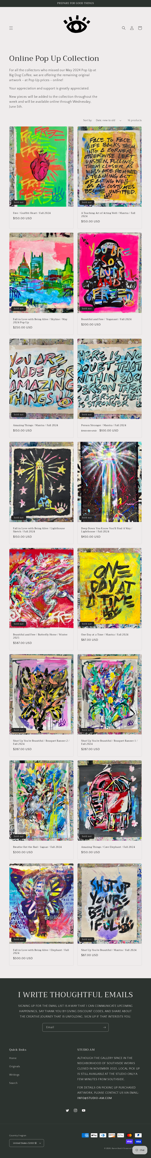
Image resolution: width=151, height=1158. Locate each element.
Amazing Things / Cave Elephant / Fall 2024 (108, 847)
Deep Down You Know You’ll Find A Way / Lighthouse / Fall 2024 (106, 530)
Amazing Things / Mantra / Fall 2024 (35, 425)
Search (13, 1083)
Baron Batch (117, 1148)
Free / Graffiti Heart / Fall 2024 (32, 213)
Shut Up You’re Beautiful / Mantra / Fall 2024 (109, 950)
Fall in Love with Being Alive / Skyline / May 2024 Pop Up (40, 321)
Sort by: (87, 120)
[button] (11, 28)
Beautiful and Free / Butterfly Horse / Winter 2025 (40, 636)
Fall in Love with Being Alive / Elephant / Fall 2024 (41, 952)
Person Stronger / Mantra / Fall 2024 (103, 425)
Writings (14, 1074)
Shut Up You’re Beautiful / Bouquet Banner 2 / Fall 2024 (41, 742)
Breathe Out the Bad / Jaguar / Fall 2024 (37, 847)
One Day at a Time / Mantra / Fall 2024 (105, 634)
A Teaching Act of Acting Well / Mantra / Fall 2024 (108, 215)
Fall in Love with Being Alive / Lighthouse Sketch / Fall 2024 (39, 530)
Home (12, 1058)
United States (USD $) (25, 1143)
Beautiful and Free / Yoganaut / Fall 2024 (106, 319)
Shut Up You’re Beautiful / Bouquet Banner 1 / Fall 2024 (109, 742)
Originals (14, 1066)
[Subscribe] (104, 1027)
